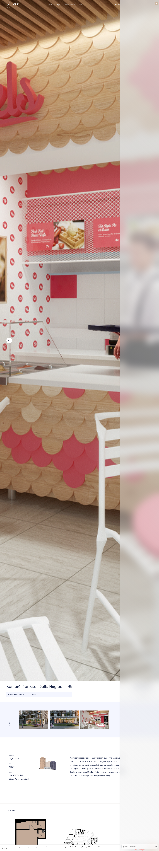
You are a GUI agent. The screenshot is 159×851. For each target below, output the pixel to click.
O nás (80, 5)
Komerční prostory (69, 5)
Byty (58, 5)
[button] (77, 671)
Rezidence (51, 5)
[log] (139, 422)
